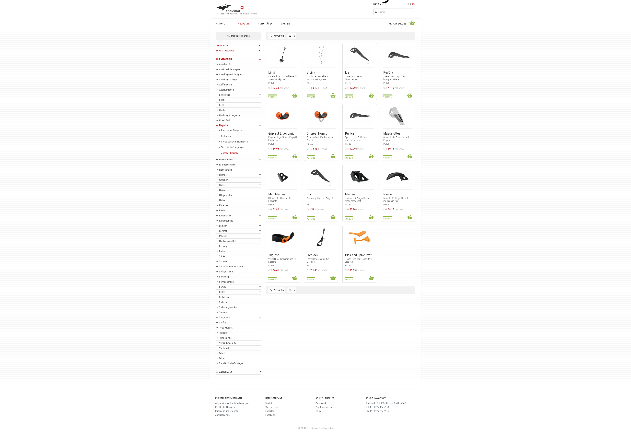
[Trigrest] (283, 237)
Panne (387, 194)
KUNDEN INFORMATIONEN (228, 398)
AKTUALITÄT (223, 23)
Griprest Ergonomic (281, 133)
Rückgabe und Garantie (226, 411)
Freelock (312, 255)
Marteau (350, 194)
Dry (309, 194)
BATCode (378, 4)
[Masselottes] (398, 115)
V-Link (311, 72)
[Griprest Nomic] (321, 115)
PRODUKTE (244, 23)
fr (409, 3)
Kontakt (269, 403)
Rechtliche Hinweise (225, 407)
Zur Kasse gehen (324, 407)
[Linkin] (283, 54)
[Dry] (321, 176)
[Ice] (359, 54)
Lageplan (269, 411)
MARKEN (285, 23)
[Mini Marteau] (283, 176)
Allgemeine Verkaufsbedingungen (232, 403)
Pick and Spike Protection (359, 255)
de (413, 3)
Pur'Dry (388, 72)
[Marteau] (359, 176)
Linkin (272, 72)
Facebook (270, 414)
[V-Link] (321, 54)
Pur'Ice (349, 133)
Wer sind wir (271, 407)
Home (318, 411)
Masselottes (391, 133)
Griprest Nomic (317, 133)
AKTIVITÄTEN (265, 23)
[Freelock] (321, 237)
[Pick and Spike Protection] (359, 237)
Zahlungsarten (222, 414)
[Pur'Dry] (398, 54)
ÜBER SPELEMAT (273, 398)
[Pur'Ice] (359, 115)
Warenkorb (321, 403)
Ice (347, 72)
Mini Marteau (277, 194)
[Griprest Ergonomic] (283, 115)
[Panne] (398, 176)
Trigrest (273, 255)
